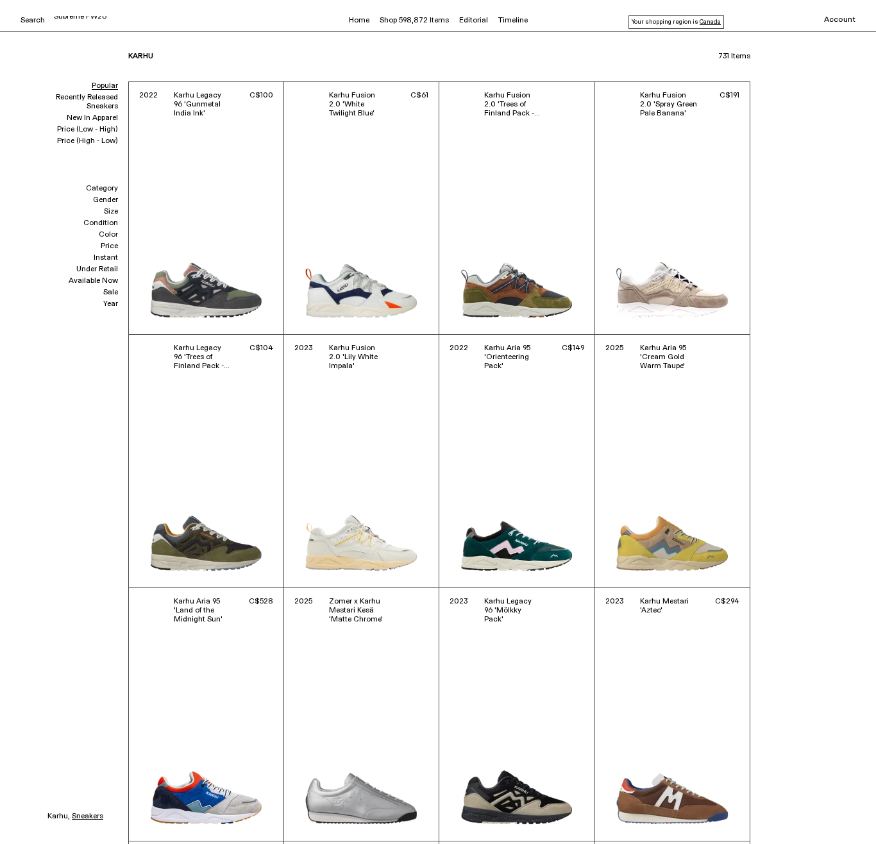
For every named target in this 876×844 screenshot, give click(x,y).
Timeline (513, 20)
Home (359, 20)
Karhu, (58, 816)
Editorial (473, 20)
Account (839, 20)
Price (109, 246)
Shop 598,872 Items (414, 20)
